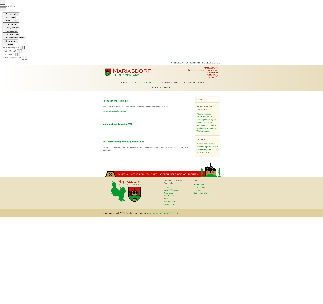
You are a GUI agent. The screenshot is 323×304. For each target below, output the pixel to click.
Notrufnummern (169, 204)
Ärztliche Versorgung (171, 190)
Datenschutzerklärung (202, 193)
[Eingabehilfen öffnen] (2, 2)
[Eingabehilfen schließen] (4, 9)
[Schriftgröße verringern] (18, 51)
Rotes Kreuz (168, 193)
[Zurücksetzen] (1, 9)
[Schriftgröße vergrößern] (21, 51)
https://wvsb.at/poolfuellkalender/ (115, 111)
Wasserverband (169, 201)
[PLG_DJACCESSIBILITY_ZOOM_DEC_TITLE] (21, 47)
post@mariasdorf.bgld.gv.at (212, 63)
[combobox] (207, 99)
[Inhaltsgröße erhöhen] (23, 47)
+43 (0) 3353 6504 (194, 63)
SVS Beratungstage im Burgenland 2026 (123, 141)
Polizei (166, 199)
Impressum (198, 190)
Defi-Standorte (169, 196)
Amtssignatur (199, 184)
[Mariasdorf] (161, 72)
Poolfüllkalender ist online (116, 101)
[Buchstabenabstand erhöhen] (26, 58)
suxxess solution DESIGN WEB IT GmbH (162, 213)
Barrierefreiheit (199, 187)
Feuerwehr (168, 187)
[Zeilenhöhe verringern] (16, 54)
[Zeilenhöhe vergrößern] (19, 54)
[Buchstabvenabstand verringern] (23, 58)
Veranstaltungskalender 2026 (117, 124)
